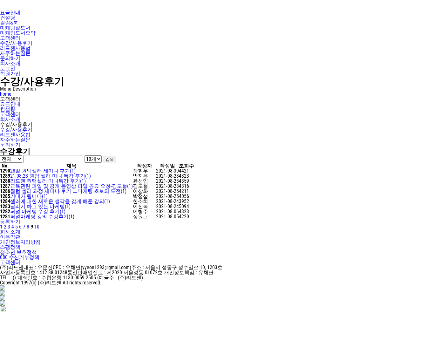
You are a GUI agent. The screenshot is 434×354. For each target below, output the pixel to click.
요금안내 (10, 104)
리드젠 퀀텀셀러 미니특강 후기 (48, 181)
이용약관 (10, 237)
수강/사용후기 (16, 129)
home (5, 94)
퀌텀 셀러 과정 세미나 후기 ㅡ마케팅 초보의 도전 (68, 191)
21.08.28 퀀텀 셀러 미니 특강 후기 (50, 176)
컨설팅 (7, 109)
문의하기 (10, 145)
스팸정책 (10, 247)
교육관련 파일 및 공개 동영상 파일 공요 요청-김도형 (71, 186)
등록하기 (10, 222)
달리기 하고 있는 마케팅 (40, 206)
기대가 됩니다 (29, 196)
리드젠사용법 (15, 135)
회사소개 (10, 119)
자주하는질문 (15, 140)
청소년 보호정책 (18, 252)
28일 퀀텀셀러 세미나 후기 (43, 171)
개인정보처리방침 (20, 242)
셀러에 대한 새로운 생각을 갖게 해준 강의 (60, 201)
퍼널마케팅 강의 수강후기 (42, 217)
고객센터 (10, 114)
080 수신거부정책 (19, 257)
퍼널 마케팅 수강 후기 (37, 211)
